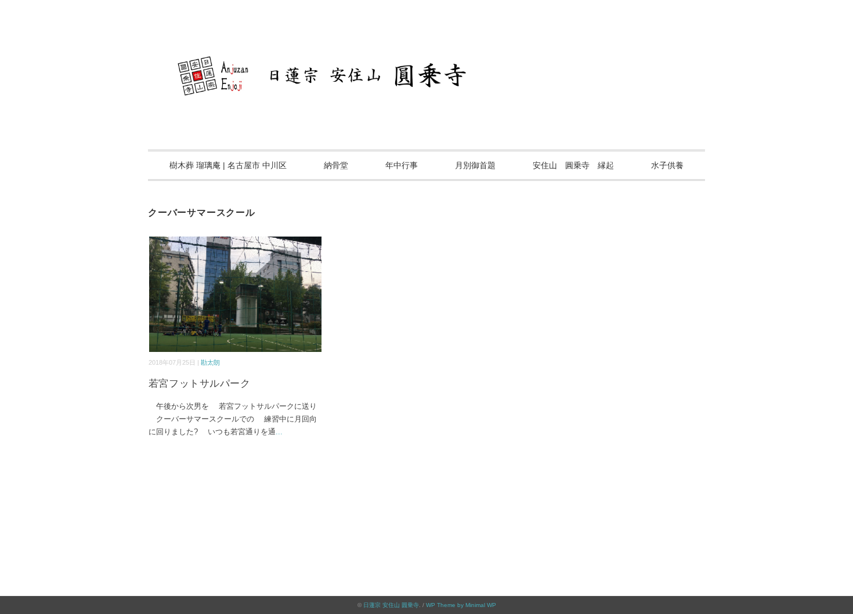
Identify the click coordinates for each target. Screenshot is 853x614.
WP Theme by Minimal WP (461, 605)
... (279, 431)
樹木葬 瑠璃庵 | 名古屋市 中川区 (228, 165)
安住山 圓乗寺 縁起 (573, 165)
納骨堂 (336, 165)
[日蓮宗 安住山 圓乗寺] (426, 43)
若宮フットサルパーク (199, 383)
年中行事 (401, 165)
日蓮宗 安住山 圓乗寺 (391, 605)
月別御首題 (475, 165)
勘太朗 (210, 362)
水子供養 (667, 165)
